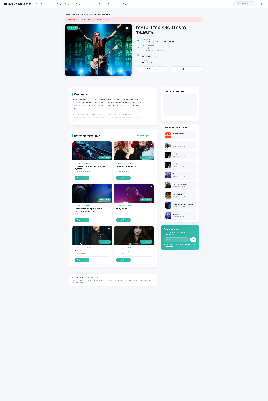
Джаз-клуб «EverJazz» (84, 172)
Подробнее (81, 178)
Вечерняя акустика (126, 251)
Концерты (68, 4)
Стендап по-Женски (126, 166)
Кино (51, 4)
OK (193, 240)
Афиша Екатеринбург (17, 4)
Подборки (126, 4)
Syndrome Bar (81, 254)
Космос (83, 14)
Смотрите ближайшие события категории (94, 19)
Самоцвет (121, 214)
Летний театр (81, 214)
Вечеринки (91, 4)
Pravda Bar (121, 254)
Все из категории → (143, 136)
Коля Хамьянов (82, 251)
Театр (59, 4)
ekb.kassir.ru (174, 78)
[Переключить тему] (262, 4)
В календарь (153, 69)
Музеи (101, 4)
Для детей (80, 4)
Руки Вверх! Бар (123, 172)
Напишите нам (93, 278)
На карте (188, 69)
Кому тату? (122, 209)
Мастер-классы (113, 4)
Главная (67, 14)
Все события (41, 4)
